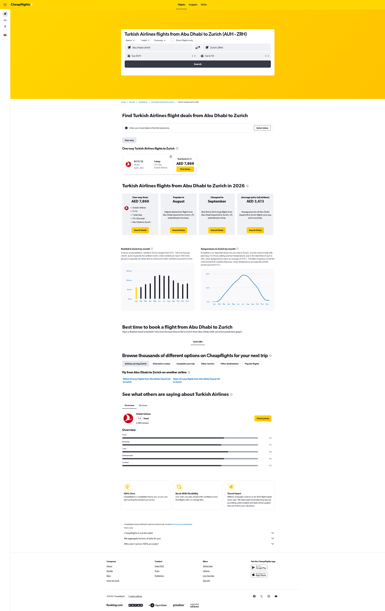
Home (123, 102)
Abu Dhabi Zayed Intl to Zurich (162, 102)
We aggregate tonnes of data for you (142, 538)
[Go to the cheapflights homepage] (22, 4)
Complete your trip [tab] (186, 363)
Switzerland (143, 102)
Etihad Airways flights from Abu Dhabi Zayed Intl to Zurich (146, 380)
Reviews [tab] (143, 405)
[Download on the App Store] (259, 574)
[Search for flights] (5, 14)
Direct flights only (184, 40)
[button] (5, 4)
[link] (140, 230)
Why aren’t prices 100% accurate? (141, 543)
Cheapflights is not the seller (138, 533)
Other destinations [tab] (230, 363)
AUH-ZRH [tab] (197, 342)
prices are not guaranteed (182, 524)
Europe (132, 102)
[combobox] (130, 40)
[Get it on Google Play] (259, 567)
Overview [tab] (129, 405)
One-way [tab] (129, 140)
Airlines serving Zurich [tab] (135, 363)
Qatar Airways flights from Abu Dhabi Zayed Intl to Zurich (196, 380)
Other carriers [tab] (207, 363)
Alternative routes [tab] (161, 363)
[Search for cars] (5, 20)
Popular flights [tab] (252, 363)
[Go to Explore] (5, 26)
